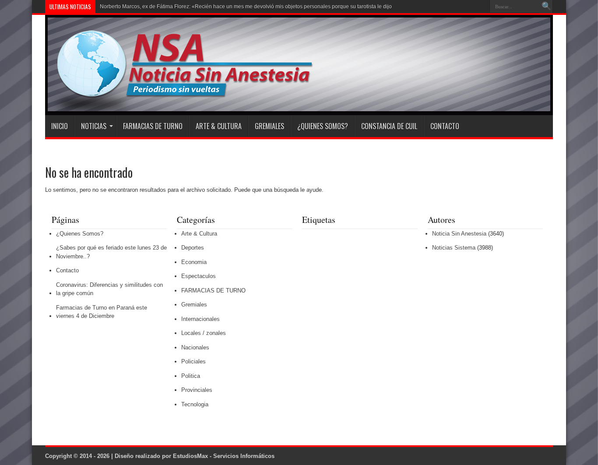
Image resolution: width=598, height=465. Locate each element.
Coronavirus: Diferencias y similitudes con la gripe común (109, 289)
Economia (194, 262)
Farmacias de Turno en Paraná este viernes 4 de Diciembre (101, 312)
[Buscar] (546, 6)
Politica (190, 376)
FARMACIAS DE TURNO (153, 126)
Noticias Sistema (453, 247)
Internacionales (200, 319)
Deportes (192, 247)
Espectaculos (198, 276)
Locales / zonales (203, 333)
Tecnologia (194, 404)
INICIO (59, 126)
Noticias (93, 126)
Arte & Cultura (219, 126)
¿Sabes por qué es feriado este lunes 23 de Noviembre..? (111, 252)
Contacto (444, 126)
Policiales (193, 361)
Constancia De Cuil (389, 126)
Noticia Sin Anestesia (459, 233)
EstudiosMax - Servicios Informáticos (223, 456)
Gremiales (269, 126)
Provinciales (196, 390)
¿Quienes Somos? (322, 126)
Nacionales (195, 347)
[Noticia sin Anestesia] (179, 93)
